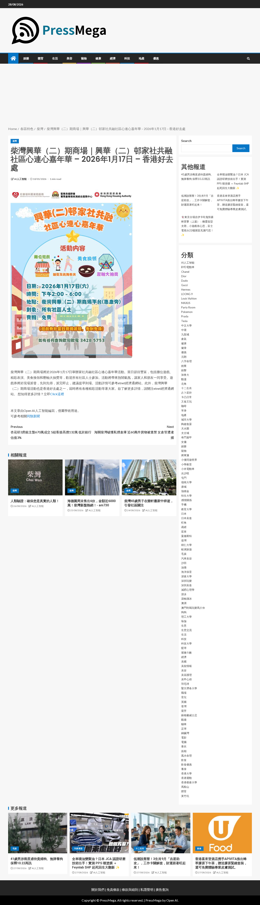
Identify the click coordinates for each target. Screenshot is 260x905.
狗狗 (183, 612)
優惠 (156, 58)
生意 (183, 625)
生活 (55, 58)
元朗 (183, 356)
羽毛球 (185, 683)
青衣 (183, 746)
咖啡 (183, 406)
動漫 (183, 379)
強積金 (185, 491)
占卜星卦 (186, 392)
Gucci (184, 285)
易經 (183, 527)
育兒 (183, 697)
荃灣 (183, 706)
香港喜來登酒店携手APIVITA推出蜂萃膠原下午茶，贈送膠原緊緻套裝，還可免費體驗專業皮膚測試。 (221, 863)
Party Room (188, 307)
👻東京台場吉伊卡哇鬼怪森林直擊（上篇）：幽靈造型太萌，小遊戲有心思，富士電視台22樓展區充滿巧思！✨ (197, 225)
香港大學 (186, 773)
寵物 (84, 58)
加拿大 (185, 374)
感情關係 (186, 500)
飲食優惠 (186, 764)
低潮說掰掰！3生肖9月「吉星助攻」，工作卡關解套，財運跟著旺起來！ (197, 200)
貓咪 (183, 724)
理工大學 (186, 616)
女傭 (183, 441)
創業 (183, 365)
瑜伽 (183, 621)
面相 (183, 751)
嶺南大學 (186, 482)
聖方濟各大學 (189, 688)
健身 (183, 347)
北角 (183, 383)
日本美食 (186, 518)
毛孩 (183, 553)
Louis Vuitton (189, 298)
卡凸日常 (186, 397)
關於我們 (98, 889)
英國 (183, 701)
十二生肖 (186, 388)
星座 (183, 531)
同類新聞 (33, 416)
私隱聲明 (146, 889)
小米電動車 (187, 468)
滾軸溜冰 (186, 598)
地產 (141, 58)
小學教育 (186, 464)
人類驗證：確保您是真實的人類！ (35, 501)
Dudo (184, 280)
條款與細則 (130, 889)
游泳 (183, 594)
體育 (40, 58)
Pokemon (187, 311)
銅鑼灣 (185, 733)
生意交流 (186, 630)
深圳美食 (186, 585)
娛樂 (26, 58)
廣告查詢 (162, 889)
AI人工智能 (20, 178)
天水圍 (185, 428)
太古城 (185, 433)
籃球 (183, 647)
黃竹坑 (185, 796)
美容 (69, 58)
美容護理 (186, 674)
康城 (183, 486)
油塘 (183, 567)
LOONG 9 (187, 294)
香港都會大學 (189, 782)
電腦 (183, 742)
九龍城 (185, 334)
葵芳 (183, 710)
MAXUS (185, 303)
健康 (98, 58)
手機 (183, 504)
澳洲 (183, 603)
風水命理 (186, 755)
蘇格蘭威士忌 (189, 715)
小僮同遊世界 (189, 459)
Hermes (185, 289)
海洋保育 (186, 571)
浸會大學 (186, 576)
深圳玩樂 (186, 580)
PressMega (153, 900)
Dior (183, 276)
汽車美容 (186, 558)
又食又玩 (186, 401)
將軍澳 (185, 455)
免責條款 (113, 889)
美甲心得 (186, 679)
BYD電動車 (187, 267)
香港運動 (186, 777)
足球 (183, 728)
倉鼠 (183, 338)
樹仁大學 (186, 544)
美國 (183, 661)
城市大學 (186, 419)
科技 (127, 58)
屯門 (183, 477)
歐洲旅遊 (186, 549)
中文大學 (186, 325)
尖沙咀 (185, 473)
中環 (183, 330)
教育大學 (186, 509)
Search (186, 141)
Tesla (184, 321)
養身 (183, 769)
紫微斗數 (186, 652)
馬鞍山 (185, 786)
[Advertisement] (130, 95)
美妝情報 (186, 666)
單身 (183, 410)
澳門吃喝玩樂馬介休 (193, 607)
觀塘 (183, 719)
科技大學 (186, 643)
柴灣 (15, 141)
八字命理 (186, 361)
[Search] (248, 58)
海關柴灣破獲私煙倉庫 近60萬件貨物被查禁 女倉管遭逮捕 (134, 432)
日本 (183, 513)
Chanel (185, 271)
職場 (183, 692)
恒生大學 (186, 495)
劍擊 (183, 370)
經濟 (113, 58)
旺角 (183, 522)
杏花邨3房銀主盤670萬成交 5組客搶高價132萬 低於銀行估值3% (51, 432)
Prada (184, 316)
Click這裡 (57, 394)
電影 (183, 737)
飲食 (183, 760)
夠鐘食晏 (186, 424)
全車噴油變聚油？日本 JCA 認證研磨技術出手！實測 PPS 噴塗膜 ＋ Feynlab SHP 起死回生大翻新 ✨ (99, 863)
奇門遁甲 (186, 437)
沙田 (183, 563)
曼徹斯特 (186, 536)
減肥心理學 (187, 589)
